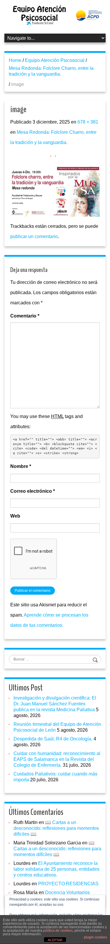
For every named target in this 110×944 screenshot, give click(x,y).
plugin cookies (95, 937)
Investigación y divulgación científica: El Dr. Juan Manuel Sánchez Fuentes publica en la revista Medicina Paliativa (54, 703)
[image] (55, 191)
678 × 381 (87, 121)
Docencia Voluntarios (67, 892)
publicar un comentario (34, 236)
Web (15, 515)
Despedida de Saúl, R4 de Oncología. (52, 738)
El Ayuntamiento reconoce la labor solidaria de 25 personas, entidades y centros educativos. (56, 869)
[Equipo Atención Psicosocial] (55, 15)
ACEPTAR (55, 940)
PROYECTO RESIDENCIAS (68, 883)
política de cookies (58, 931)
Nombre (20, 466)
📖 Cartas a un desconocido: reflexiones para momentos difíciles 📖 (56, 828)
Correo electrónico (32, 491)
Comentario (24, 315)
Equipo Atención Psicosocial (54, 60)
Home (15, 60)
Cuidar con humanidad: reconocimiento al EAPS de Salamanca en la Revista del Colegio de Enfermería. (56, 759)
